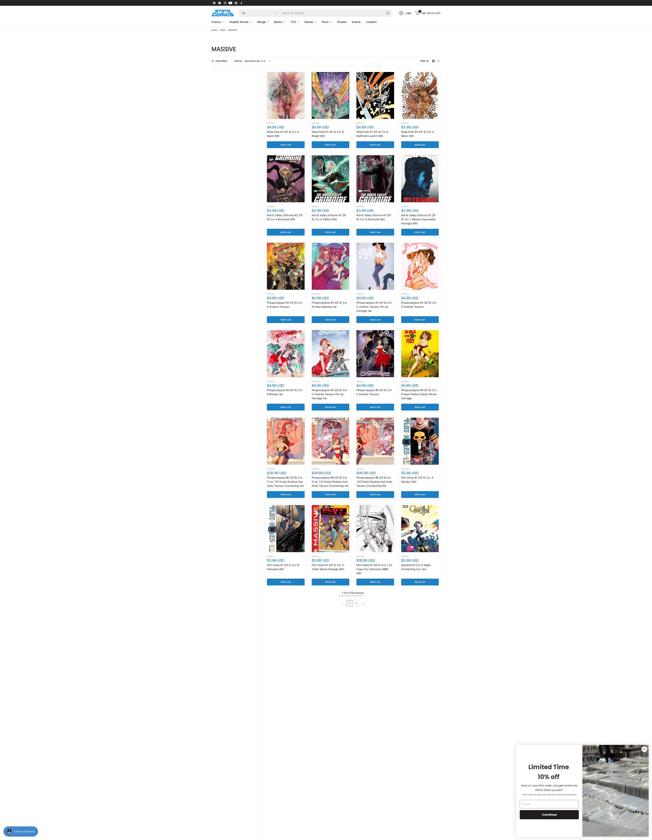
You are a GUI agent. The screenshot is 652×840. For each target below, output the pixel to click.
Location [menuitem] (371, 22)
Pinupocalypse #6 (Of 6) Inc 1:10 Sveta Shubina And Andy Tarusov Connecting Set (374, 481)
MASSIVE (232, 30)
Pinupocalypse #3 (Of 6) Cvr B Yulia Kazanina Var (329, 304)
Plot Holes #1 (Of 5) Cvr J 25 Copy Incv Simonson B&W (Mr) (374, 569)
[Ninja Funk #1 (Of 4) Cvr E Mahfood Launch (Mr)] (375, 95)
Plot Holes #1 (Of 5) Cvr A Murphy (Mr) (417, 479)
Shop (222, 30)
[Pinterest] (236, 3)
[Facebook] (214, 3)
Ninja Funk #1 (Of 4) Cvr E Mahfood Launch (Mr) (372, 134)
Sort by (238, 60)
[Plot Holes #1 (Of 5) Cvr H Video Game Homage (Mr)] (330, 528)
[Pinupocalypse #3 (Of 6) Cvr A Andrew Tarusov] (286, 266)
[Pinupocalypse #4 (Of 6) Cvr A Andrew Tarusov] (420, 266)
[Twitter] (219, 3)
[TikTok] (241, 3)
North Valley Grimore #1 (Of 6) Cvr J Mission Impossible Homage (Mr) (418, 219)
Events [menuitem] (356, 22)
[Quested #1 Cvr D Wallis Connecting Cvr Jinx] (420, 528)
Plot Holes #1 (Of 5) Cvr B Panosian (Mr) (283, 567)
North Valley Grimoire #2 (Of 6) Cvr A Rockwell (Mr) (284, 217)
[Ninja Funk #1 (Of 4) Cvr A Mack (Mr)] (286, 95)
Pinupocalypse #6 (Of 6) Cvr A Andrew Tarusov (374, 392)
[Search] (388, 13)
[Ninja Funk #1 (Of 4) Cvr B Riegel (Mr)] (330, 95)
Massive (271, 123)
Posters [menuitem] (342, 22)
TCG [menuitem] (293, 22)
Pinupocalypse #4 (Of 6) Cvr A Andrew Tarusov (419, 304)
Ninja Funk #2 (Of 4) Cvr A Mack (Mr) (417, 134)
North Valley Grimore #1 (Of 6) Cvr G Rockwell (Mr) (373, 217)
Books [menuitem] (278, 22)
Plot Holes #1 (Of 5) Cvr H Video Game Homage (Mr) (328, 567)
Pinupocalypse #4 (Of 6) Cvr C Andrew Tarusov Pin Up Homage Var (329, 394)
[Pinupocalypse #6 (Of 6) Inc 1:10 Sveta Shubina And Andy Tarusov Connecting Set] (375, 441)
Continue (549, 814)
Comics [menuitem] (216, 22)
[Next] (363, 603)
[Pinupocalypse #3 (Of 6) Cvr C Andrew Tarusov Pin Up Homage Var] (375, 266)
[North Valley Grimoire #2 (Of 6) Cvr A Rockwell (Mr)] (286, 178)
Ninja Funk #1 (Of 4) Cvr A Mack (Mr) (283, 134)
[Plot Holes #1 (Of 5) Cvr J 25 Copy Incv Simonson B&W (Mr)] (375, 528)
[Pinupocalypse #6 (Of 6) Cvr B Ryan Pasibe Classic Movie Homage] (420, 353)
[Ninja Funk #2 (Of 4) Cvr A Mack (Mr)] (420, 95)
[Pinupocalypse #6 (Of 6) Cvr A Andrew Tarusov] (375, 353)
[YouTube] (230, 3)
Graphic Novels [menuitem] (239, 22)
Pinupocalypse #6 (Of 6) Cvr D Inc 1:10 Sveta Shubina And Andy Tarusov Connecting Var (330, 481)
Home (214, 30)
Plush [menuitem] (325, 22)
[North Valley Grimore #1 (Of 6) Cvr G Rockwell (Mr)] (375, 178)
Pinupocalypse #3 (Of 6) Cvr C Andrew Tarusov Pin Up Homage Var (374, 306)
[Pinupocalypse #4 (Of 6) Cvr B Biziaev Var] (286, 353)
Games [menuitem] (308, 22)
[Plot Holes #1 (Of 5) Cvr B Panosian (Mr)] (286, 528)
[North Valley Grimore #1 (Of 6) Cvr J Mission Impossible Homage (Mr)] (420, 178)
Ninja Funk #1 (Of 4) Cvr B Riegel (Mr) (328, 134)
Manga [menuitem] (261, 22)
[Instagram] (225, 3)
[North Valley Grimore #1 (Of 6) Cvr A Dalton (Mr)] (330, 178)
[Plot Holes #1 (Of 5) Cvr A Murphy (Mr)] (420, 441)
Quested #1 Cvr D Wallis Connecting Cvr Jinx (416, 567)
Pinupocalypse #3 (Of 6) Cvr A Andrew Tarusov (284, 304)
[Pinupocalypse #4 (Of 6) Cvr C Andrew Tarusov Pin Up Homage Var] (330, 353)
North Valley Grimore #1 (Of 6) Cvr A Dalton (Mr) (329, 217)
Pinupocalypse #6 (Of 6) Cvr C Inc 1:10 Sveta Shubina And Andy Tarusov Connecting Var (285, 481)
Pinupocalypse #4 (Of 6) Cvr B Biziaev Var (284, 392)
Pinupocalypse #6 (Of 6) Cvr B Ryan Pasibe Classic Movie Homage (419, 394)
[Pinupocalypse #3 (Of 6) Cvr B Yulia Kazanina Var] (330, 266)
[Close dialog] (644, 749)
